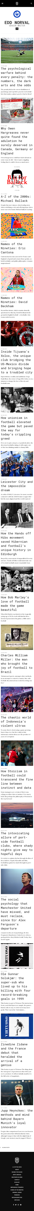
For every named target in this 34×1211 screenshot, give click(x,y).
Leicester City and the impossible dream (17, 486)
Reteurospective (17, 1197)
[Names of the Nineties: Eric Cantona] (17, 226)
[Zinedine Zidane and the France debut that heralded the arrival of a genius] (17, 1026)
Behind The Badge (17, 1172)
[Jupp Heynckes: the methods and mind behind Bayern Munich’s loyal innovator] (17, 1092)
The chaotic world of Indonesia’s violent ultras (16, 721)
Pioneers (17, 1195)
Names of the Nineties (17, 1190)
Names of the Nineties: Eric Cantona (13, 248)
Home (17, 1184)
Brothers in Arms (17, 1177)
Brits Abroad (17, 1174)
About (17, 1169)
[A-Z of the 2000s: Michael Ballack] (17, 178)
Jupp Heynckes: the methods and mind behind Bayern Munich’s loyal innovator (17, 1118)
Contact (17, 1179)
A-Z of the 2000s (17, 1167)
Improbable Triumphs (17, 1187)
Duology (17, 1182)
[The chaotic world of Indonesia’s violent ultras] (17, 699)
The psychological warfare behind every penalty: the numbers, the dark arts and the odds (17, 76)
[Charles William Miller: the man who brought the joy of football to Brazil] (17, 637)
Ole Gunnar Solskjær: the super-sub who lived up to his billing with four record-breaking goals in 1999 (16, 986)
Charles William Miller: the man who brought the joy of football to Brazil (16, 663)
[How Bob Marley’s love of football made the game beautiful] (17, 579)
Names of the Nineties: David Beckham (14, 302)
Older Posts (6, 1147)
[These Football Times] (17, 3)
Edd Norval (17, 22)
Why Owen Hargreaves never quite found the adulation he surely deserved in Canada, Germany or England (17, 140)
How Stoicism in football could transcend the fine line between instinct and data (17, 779)
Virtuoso (17, 1200)
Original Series (17, 1192)
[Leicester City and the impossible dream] (17, 463)
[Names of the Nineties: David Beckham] (17, 280)
